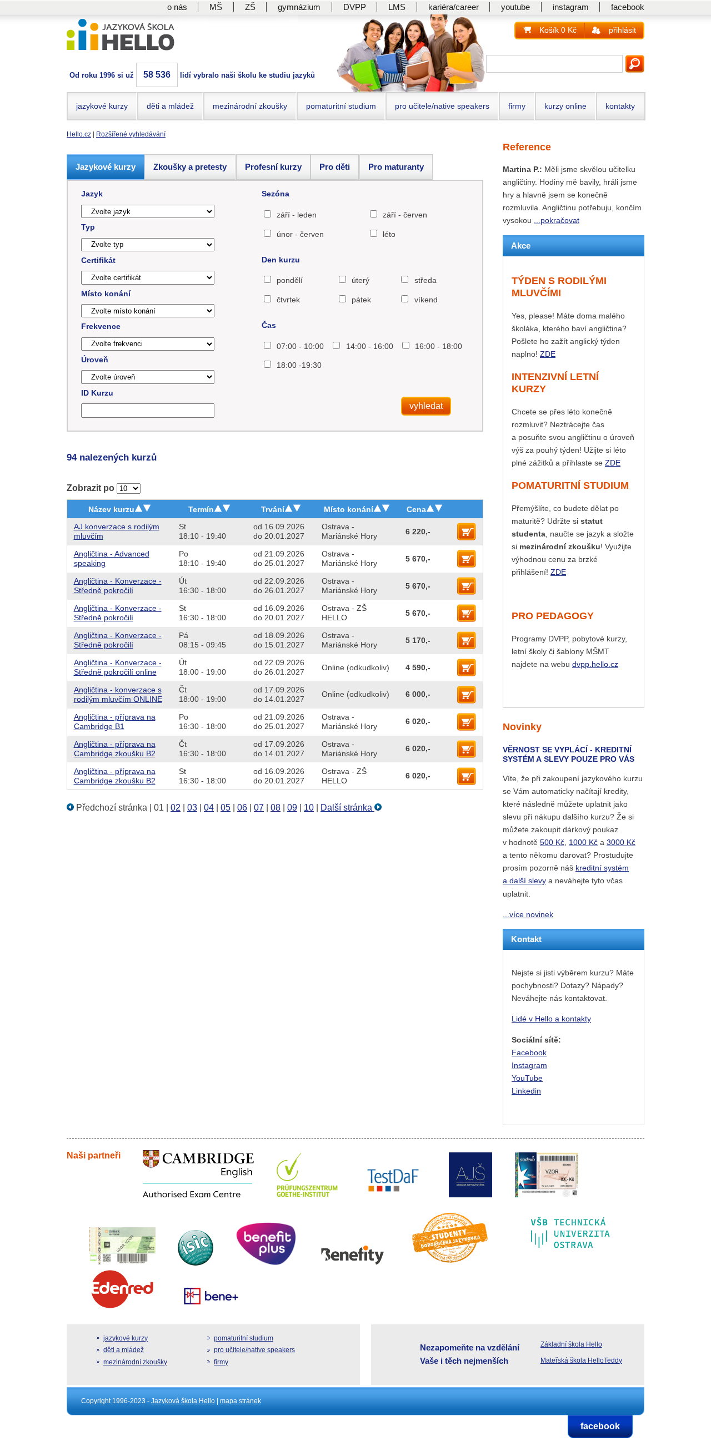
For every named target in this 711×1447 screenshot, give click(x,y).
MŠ (215, 7)
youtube (515, 7)
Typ (88, 226)
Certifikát (98, 260)
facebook (627, 7)
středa (425, 280)
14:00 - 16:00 (369, 346)
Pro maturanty (396, 166)
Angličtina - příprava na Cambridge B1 (115, 721)
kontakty (620, 106)
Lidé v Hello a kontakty (551, 1018)
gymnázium (299, 7)
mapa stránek (240, 1401)
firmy (516, 106)
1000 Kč (583, 842)
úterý (360, 280)
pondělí (290, 280)
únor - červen (300, 234)
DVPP (354, 7)
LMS (396, 7)
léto (389, 234)
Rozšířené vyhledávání (131, 134)
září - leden (297, 214)
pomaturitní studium (341, 106)
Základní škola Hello (571, 1344)
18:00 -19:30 (299, 365)
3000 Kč (621, 842)
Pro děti (334, 166)
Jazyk (92, 193)
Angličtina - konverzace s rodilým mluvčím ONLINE (118, 694)
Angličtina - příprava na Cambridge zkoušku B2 (115, 749)
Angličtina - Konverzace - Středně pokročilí (118, 585)
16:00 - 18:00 (438, 346)
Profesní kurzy (273, 166)
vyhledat (426, 406)
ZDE (547, 354)
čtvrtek (288, 299)
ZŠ (250, 7)
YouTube (527, 1078)
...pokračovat (556, 220)
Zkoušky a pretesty (190, 166)
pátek (361, 299)
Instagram (529, 1065)
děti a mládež (170, 106)
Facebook (529, 1052)
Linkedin (526, 1090)
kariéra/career (453, 7)
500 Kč (552, 842)
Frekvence (101, 326)
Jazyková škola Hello (183, 1401)
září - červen (405, 214)
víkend (425, 299)
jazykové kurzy (102, 106)
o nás (177, 7)
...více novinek (528, 914)
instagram (571, 7)
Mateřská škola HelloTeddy (581, 1360)
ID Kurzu (97, 392)
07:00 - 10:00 (300, 346)
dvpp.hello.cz (595, 664)
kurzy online (565, 106)
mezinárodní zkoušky (250, 106)
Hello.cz (79, 134)
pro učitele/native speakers (442, 106)
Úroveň (94, 359)
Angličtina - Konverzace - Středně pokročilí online (118, 667)
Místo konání (106, 293)
